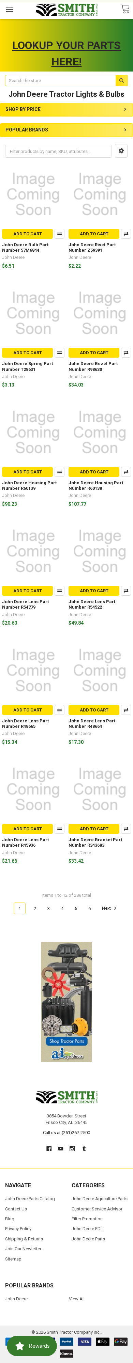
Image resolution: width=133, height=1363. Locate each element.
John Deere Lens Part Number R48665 (25, 723)
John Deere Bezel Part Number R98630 (93, 366)
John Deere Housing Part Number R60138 (96, 485)
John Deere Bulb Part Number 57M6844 (25, 247)
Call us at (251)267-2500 (66, 1132)
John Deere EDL (87, 1228)
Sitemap (13, 1259)
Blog (9, 1218)
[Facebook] (49, 1149)
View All (77, 1298)
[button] (121, 151)
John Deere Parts (88, 1238)
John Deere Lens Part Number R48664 (92, 723)
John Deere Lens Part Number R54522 (92, 604)
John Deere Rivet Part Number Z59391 (92, 247)
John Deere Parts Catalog (30, 1198)
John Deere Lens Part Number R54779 (25, 604)
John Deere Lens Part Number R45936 (25, 842)
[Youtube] (60, 1149)
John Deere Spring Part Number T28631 (27, 366)
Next (107, 908)
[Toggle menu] (9, 9)
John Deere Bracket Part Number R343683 (95, 842)
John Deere (16, 1298)
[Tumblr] (84, 1149)
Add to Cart (27, 233)
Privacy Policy (18, 1228)
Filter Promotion (87, 1218)
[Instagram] (72, 1149)
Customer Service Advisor (97, 1208)
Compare (59, 234)
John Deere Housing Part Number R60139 (29, 485)
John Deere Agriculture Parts (100, 1198)
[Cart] (125, 9)
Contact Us (16, 1208)
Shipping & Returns (24, 1238)
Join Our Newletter (23, 1248)
